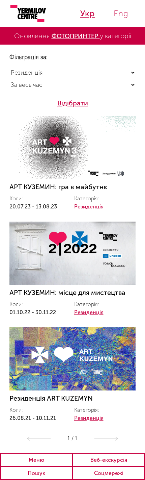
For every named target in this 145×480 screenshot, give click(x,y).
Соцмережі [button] (108, 473)
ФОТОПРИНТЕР (76, 36)
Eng (121, 13)
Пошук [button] (36, 473)
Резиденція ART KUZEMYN (51, 398)
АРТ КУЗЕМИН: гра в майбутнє (58, 187)
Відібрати (72, 103)
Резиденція (89, 206)
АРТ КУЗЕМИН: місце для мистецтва (67, 292)
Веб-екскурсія (108, 460)
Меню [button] (36, 460)
